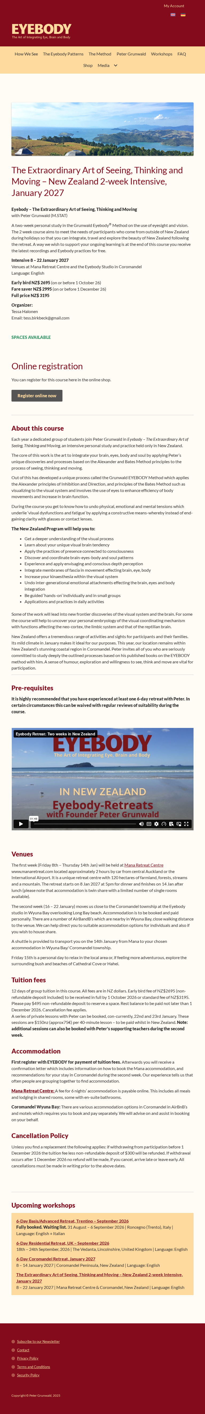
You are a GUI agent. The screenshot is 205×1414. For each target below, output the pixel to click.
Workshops (161, 53)
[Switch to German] (183, 14)
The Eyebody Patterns (63, 53)
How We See (26, 53)
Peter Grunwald (131, 53)
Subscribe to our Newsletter (38, 1341)
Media (103, 65)
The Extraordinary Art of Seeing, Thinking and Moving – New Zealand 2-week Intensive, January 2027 (99, 1277)
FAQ (182, 53)
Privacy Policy (27, 1358)
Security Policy (28, 1375)
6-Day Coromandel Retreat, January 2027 (55, 1258)
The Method (100, 53)
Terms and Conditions (33, 1367)
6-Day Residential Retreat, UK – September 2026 (62, 1242)
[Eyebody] (31, 31)
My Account (174, 5)
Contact (23, 1350)
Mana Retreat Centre (143, 864)
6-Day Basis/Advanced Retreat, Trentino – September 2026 (72, 1220)
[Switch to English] (173, 14)
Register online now (37, 395)
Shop (88, 65)
